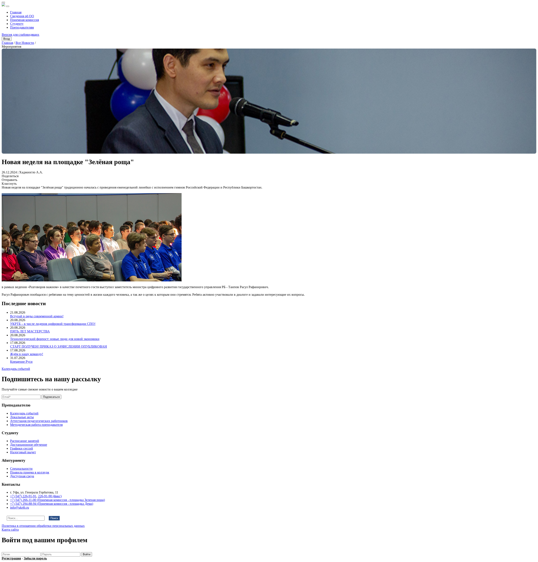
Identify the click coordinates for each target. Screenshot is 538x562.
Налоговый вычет (23, 452)
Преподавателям (22, 27)
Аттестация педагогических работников (39, 421)
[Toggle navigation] (7, 6)
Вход (6, 38)
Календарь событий (16, 369)
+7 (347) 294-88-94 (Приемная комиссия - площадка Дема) (51, 503)
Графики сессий (21, 448)
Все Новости (25, 43)
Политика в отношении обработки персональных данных (43, 526)
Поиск (54, 518)
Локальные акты (22, 417)
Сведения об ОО (22, 16)
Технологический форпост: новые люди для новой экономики (54, 339)
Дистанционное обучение (28, 444)
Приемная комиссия (24, 20)
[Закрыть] (3, 2)
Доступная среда (22, 476)
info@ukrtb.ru (19, 507)
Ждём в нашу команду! (26, 354)
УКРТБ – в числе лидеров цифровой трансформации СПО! (52, 324)
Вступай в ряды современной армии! (36, 316)
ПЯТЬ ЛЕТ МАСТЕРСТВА (30, 331)
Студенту (17, 23)
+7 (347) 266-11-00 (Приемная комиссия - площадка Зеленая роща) (57, 500)
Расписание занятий (24, 441)
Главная (15, 12)
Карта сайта (10, 529)
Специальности (21, 468)
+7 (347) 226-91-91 (23, 496)
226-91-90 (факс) (50, 496)
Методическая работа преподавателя (36, 424)
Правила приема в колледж (29, 472)
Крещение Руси (21, 361)
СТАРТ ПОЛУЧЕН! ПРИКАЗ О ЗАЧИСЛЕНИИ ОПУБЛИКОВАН (58, 346)
